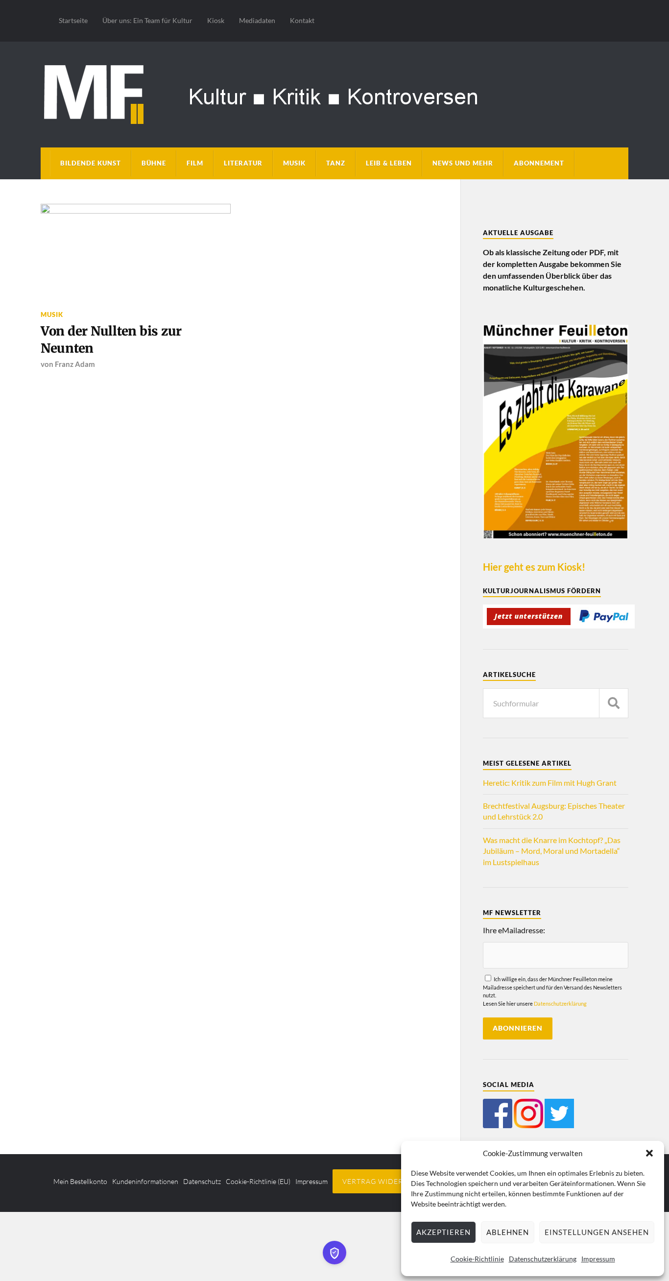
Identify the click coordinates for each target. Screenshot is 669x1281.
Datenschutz (202, 1181)
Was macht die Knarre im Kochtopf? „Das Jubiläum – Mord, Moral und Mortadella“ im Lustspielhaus (552, 851)
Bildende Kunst (90, 163)
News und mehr (462, 163)
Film (195, 163)
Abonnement (539, 163)
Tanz (335, 163)
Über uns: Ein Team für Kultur (147, 20)
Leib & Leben (389, 163)
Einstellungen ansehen (597, 1232)
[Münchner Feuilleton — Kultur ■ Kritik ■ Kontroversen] (334, 92)
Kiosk (215, 20)
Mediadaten (257, 20)
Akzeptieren (443, 1232)
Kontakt (302, 20)
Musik (294, 163)
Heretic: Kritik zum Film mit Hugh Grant (550, 782)
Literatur (243, 163)
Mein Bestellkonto (80, 1181)
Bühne (154, 163)
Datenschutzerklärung (542, 1259)
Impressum (598, 1259)
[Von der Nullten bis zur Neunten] (136, 251)
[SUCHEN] (613, 703)
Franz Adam (75, 364)
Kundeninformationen (145, 1181)
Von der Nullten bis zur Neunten (111, 339)
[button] (649, 1153)
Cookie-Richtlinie (477, 1259)
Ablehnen (507, 1232)
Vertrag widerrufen (385, 1181)
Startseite (73, 20)
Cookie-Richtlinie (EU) (258, 1181)
